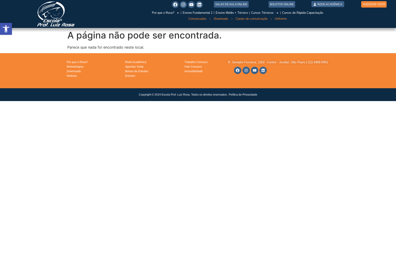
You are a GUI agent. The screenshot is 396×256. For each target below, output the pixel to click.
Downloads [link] (221, 18)
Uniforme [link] (281, 18)
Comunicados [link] (197, 18)
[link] (6, 29)
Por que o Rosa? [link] (163, 12)
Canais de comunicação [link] (251, 18)
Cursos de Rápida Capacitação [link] (302, 12)
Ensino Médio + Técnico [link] (232, 12)
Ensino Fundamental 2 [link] (197, 12)
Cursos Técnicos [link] (262, 12)
